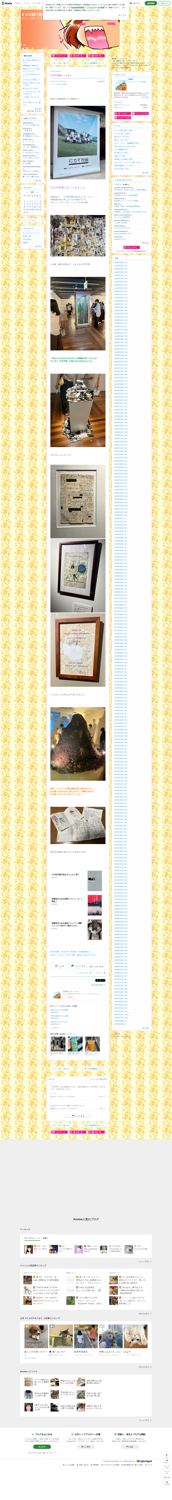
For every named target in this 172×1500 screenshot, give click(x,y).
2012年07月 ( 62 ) (120, 803)
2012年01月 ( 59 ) (120, 822)
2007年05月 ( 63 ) (121, 1002)
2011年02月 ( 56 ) (120, 858)
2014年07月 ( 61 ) (120, 726)
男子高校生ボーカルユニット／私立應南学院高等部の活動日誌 (32, 136)
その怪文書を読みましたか (75, 197)
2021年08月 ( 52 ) (120, 454)
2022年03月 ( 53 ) (121, 432)
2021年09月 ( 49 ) (121, 451)
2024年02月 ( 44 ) (121, 358)
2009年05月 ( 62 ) (121, 925)
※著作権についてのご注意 (122, 1036)
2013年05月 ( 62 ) (121, 771)
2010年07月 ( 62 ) (121, 880)
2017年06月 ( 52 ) (120, 614)
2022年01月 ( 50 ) (121, 438)
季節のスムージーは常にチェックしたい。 (32, 70)
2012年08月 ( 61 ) (120, 800)
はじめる (42, 1447)
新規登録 (150, 3)
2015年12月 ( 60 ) (120, 672)
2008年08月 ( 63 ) (121, 954)
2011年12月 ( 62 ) (120, 826)
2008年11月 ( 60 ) (120, 944)
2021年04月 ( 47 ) (121, 467)
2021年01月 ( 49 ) (120, 477)
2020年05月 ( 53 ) (121, 502)
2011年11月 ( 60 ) (120, 829)
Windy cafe (27, 236)
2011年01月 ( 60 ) (120, 861)
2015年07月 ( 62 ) (120, 688)
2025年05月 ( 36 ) (121, 310)
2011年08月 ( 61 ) (120, 838)
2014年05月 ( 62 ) (121, 733)
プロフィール (132, 82)
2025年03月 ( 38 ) (121, 317)
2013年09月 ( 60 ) (121, 758)
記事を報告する (99, 985)
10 (27, 204)
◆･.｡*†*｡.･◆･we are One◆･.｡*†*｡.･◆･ (32, 176)
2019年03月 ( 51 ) (120, 547)
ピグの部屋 (142, 82)
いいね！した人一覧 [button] (84, 973)
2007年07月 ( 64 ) (121, 995)
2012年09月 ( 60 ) (121, 797)
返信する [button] (102, 1097)
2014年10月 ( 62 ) (120, 717)
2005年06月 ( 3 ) (120, 1021)
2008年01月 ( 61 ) (120, 976)
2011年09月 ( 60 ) (120, 835)
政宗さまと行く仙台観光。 (60, 1010)
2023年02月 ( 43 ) (121, 397)
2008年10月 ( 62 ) (121, 947)
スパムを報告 (70, 1465)
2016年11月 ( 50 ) (120, 637)
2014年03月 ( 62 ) (121, 739)
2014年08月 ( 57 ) (121, 723)
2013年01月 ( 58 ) (120, 784)
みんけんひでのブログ (122, 228)
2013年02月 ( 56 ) (121, 781)
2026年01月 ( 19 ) (120, 285)
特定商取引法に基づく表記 (133, 1465)
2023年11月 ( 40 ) (121, 368)
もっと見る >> (55, 1028)
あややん (53, 1097)
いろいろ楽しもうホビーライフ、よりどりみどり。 (32, 158)
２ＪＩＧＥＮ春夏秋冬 (122, 217)
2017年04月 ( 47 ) (121, 621)
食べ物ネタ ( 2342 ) (121, 153)
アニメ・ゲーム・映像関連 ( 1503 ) (127, 143)
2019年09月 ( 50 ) (121, 528)
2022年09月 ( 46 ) (121, 413)
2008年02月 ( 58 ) (121, 973)
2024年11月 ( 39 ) (120, 330)
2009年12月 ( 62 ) (120, 902)
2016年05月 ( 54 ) (121, 656)
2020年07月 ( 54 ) (121, 496)
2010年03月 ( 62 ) (121, 893)
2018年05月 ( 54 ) (121, 579)
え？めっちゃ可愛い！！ (32, 80)
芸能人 (45, 1238)
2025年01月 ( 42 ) (121, 323)
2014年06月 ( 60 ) (121, 730)
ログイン (164, 3)
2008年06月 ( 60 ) (121, 960)
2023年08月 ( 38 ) (121, 378)
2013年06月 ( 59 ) (121, 768)
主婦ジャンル (118, 107)
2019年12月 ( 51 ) (120, 518)
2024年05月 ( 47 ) (121, 349)
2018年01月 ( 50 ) (120, 592)
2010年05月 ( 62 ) (121, 886)
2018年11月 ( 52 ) (120, 560)
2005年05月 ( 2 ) (120, 1024)
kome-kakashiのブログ (123, 233)
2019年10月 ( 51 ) (120, 525)
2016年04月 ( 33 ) (121, 659)
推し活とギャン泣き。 (31, 88)
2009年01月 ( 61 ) (120, 938)
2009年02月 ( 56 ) (121, 934)
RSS (118, 1034)
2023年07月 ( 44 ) (121, 381)
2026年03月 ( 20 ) (121, 278)
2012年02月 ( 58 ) (120, 819)
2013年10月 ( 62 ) (120, 755)
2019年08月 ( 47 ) (121, 531)
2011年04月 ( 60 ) (121, 851)
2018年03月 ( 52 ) (121, 586)
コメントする (79, 1116)
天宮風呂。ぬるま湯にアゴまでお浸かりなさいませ (131, 212)
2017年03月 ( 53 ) (121, 624)
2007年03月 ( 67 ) (121, 1008)
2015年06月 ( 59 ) (120, 691)
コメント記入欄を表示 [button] (98, 1079)
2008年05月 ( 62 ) (121, 963)
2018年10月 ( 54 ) (120, 563)
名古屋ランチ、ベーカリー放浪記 (126, 201)
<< (27, 192)
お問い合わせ (83, 1465)
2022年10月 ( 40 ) (121, 410)
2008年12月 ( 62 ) (120, 941)
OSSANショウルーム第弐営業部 (126, 195)
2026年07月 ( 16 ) (120, 266)
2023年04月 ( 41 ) (121, 390)
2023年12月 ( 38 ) (121, 365)
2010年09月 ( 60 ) (121, 874)
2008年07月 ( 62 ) (121, 957)
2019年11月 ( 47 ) (120, 522)
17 (27, 207)
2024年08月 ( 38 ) (121, 339)
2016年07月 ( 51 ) (120, 650)
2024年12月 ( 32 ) (121, 326)
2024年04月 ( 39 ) (121, 352)
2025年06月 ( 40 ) (121, 307)
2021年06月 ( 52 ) (120, 461)
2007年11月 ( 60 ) (120, 982)
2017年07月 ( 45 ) (121, 611)
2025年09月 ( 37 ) (121, 298)
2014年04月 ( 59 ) (121, 736)
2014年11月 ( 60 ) (120, 714)
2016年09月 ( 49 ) (121, 643)
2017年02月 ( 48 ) (121, 627)
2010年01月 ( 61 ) (120, 899)
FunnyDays (27, 239)
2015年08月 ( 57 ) (120, 685)
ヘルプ (149, 1465)
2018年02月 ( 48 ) (121, 589)
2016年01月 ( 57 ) (120, 669)
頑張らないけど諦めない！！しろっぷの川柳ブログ (32, 171)
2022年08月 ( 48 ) (121, 416)
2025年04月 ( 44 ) (121, 314)
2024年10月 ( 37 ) (121, 333)
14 (38, 204)
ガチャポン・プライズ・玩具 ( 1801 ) (127, 162)
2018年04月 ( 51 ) (120, 582)
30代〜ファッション (31, 1273)
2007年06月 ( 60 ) (121, 998)
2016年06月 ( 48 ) (121, 653)
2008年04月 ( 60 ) (121, 966)
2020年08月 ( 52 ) (121, 493)
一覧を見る (145, 173)
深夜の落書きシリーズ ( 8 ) (124, 165)
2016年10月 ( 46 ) (120, 640)
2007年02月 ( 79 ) (121, 1011)
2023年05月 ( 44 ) (121, 387)
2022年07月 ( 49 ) (121, 419)
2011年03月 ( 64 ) (121, 854)
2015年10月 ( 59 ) (120, 678)
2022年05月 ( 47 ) (121, 426)
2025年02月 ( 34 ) (121, 320)
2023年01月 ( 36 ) (121, 400)
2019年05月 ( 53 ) (121, 541)
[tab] (32, 1238)
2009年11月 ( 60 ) (120, 906)
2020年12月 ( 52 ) (120, 480)
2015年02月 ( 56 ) (120, 704)
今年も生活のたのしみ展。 (60, 1016)
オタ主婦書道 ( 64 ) (121, 149)
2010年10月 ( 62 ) (120, 870)
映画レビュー (71, 1273)
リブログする (98, 966)
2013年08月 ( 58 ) (121, 762)
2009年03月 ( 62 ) (121, 931)
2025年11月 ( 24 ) (120, 291)
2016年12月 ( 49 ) (120, 634)
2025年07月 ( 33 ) (121, 304)
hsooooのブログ (120, 239)
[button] (167, 1472)
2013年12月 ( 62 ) (120, 749)
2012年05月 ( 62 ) (120, 810)
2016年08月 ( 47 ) (121, 646)
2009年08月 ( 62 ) (121, 915)
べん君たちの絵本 (120, 223)
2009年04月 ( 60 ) (121, 928)
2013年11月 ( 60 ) (120, 752)
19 (32, 207)
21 (38, 207)
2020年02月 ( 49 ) (121, 512)
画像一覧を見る (36, 111)
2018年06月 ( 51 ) (120, 576)
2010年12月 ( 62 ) (120, 864)
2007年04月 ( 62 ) (121, 1005)
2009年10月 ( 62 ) (121, 909)
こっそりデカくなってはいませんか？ (32, 93)
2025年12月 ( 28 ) (120, 288)
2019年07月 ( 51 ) (120, 534)
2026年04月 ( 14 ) (121, 275)
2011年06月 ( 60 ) (120, 845)
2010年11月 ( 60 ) (120, 867)
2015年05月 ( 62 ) (120, 694)
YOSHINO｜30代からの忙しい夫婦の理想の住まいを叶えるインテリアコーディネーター (131, 190)
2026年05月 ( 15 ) (120, 272)
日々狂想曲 (27, 163)
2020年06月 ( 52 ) (121, 499)
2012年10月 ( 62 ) (120, 794)
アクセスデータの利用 (111, 1465)
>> (37, 192)
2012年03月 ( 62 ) (121, 816)
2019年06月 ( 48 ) (121, 538)
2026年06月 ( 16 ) (120, 269)
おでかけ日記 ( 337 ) (121, 169)
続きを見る (145, 97)
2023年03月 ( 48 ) (121, 394)
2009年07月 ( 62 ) (121, 918)
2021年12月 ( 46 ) (120, 442)
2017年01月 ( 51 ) (120, 630)
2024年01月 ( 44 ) (121, 362)
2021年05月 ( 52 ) (120, 464)
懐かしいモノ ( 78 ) (121, 140)
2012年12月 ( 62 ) (120, 787)
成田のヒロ (54, 1108)
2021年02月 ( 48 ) (121, 474)
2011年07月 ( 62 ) (120, 842)
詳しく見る (86, 1447)
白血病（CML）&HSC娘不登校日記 (127, 206)
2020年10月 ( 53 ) (121, 486)
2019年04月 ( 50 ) (121, 544)
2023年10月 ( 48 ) (121, 371)
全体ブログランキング (121, 105)
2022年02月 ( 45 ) (121, 435)
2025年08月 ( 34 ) (121, 301)
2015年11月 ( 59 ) (120, 675)
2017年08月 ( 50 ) (121, 608)
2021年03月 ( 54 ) (121, 470)
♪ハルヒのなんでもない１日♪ (32, 152)
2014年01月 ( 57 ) (120, 746)
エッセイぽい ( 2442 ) (122, 134)
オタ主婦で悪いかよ (37, 14)
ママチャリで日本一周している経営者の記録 (32, 125)
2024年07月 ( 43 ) (121, 342)
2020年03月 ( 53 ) (121, 509)
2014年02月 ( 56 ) (121, 742)
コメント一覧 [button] (100, 973)
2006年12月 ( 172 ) (121, 1018)
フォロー (70, 997)
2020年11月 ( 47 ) (120, 483)
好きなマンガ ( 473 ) (121, 137)
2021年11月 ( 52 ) (120, 445)
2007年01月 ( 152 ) (121, 1014)
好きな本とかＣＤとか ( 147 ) (124, 146)
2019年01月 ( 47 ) (120, 554)
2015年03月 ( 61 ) (120, 701)
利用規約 (96, 1465)
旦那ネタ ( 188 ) (120, 156)
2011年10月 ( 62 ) (120, 832)
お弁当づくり (114, 1273)
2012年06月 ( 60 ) (121, 806)
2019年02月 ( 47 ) (121, 550)
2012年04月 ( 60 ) (121, 813)
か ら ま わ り (30, 142)
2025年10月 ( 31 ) (120, 294)
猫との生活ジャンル (32, 1238)
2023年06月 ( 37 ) (121, 384)
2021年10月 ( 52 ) (120, 448)
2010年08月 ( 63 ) (121, 877)
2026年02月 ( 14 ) (121, 282)
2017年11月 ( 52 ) (120, 598)
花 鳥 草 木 (27, 130)
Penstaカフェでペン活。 (59, 1022)
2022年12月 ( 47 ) (120, 403)
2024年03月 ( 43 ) (121, 355)
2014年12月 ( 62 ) (120, 710)
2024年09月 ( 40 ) (121, 336)
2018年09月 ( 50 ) (121, 566)
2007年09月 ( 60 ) (121, 989)
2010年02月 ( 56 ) (121, 896)
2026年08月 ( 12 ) (120, 262)
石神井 (130, 79)
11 (30, 204)
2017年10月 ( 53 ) (120, 602)
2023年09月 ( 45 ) (121, 374)
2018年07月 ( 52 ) (120, 573)
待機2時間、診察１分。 (31, 66)
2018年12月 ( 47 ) (120, 557)
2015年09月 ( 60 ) (121, 682)
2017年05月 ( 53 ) (121, 618)
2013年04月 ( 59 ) (121, 774)
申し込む (129, 1447)
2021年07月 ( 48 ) (121, 458)
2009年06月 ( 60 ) (121, 922)
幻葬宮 (25, 243)
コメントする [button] (80, 967)
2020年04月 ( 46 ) (121, 506)
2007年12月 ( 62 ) (120, 979)
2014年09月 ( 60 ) (121, 720)
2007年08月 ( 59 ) (121, 992)
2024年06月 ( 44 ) (121, 346)
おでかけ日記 (62, 84)
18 (30, 207)
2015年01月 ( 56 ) (120, 707)
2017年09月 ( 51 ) (120, 605)
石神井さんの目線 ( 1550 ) (123, 159)
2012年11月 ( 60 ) (120, 790)
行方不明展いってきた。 (62, 75)
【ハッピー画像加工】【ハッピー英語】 (32, 147)
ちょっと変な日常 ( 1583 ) (123, 130)
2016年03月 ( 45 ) (121, 662)
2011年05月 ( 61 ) (120, 848)
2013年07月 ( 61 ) (120, 765)
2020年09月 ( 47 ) (121, 490)
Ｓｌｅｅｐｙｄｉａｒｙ (32, 233)
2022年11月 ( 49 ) (120, 406)
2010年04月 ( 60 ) (121, 890)
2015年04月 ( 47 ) (121, 698)
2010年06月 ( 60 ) (121, 883)
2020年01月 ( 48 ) (121, 515)
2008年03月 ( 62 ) (121, 970)
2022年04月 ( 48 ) (121, 429)
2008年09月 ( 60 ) (121, 950)
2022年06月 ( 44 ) (121, 422)
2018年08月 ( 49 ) (121, 570)
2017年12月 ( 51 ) (120, 595)
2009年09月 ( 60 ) (121, 912)
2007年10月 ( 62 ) (121, 986)
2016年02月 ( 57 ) (120, 666)
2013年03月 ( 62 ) (121, 778)
